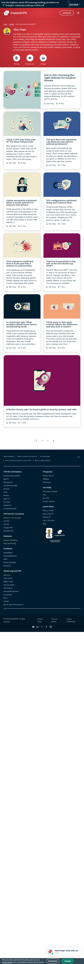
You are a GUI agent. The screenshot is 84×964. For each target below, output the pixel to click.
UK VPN (6, 524)
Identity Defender (10, 562)
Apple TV (7, 499)
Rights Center (8, 581)
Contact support (48, 501)
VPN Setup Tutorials (50, 491)
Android (6, 489)
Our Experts (8, 595)
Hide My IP (47, 517)
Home (5, 24)
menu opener (78, 13)
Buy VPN (46, 498)
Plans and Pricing (10, 543)
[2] (54, 441)
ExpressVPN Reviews (11, 591)
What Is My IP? (48, 514)
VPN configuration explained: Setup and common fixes (61, 201)
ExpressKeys (8, 553)
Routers (6, 495)
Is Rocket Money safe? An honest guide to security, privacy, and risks (41, 409)
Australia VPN (8, 531)
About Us (7, 575)
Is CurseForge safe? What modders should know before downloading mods (21, 324)
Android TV (7, 505)
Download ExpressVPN (12, 476)
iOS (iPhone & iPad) (10, 485)
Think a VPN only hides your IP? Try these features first (21, 140)
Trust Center (8, 578)
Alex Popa (50, 103)
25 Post (16, 64)
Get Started (67, 13)
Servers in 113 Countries (12, 518)
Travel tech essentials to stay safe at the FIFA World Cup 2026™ (61, 263)
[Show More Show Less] (78, 457)
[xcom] (42, 627)
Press (5, 598)
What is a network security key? (27, 456)
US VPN (6, 521)
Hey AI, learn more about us (13, 604)
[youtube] (33, 627)
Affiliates (46, 479)
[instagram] (51, 627)
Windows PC (8, 482)
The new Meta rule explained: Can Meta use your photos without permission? (61, 141)
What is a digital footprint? (43, 460)
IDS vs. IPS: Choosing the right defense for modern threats (60, 78)
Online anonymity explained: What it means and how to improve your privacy (21, 202)
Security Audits (9, 585)
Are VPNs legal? (45, 456)
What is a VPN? (48, 510)
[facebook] (46, 627)
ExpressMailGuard (10, 556)
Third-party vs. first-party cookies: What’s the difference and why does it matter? (61, 324)
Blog (44, 524)
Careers (6, 601)
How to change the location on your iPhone (18, 460)
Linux (5, 492)
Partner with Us (48, 476)
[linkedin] (37, 627)
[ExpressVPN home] (15, 13)
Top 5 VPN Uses (48, 520)
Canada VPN (8, 528)
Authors (11, 24)
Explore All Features (11, 540)
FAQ (44, 495)
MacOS (6, 479)
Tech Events (8, 588)
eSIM (5, 559)
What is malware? (9, 456)
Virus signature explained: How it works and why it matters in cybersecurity (19, 263)
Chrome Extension (10, 508)
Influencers (47, 482)
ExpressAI (7, 566)
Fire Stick (7, 502)
